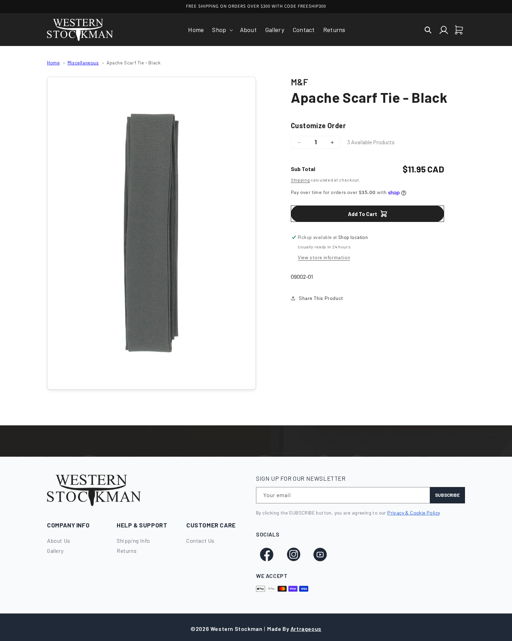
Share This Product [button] (321, 298)
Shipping (300, 179)
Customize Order (318, 125)
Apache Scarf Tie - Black (134, 62)
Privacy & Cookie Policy (413, 513)
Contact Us (200, 540)
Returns (127, 550)
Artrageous (305, 628)
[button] (221, 30)
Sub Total (303, 168)
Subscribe (447, 495)
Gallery (55, 550)
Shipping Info (133, 540)
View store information (324, 257)
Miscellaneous (83, 62)
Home (53, 62)
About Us (58, 540)
